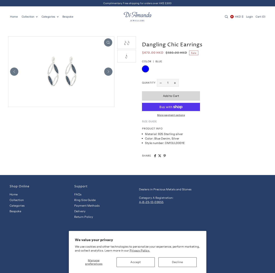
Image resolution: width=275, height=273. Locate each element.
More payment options (171, 115)
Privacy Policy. (140, 250)
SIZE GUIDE (149, 121)
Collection (28, 16)
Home (14, 194)
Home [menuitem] (14, 16)
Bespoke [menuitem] (68, 16)
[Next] (108, 72)
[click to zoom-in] (108, 42)
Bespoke (15, 211)
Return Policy (83, 217)
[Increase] (174, 82)
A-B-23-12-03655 (151, 202)
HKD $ (239, 16)
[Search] (226, 16)
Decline (177, 262)
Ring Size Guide (85, 200)
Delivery (80, 211)
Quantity (149, 82)
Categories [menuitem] (49, 16)
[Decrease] (160, 82)
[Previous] (14, 72)
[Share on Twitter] (159, 155)
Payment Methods (87, 205)
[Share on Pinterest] (164, 155)
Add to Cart (171, 96)
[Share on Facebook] (155, 155)
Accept (135, 262)
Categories (17, 205)
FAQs (78, 194)
